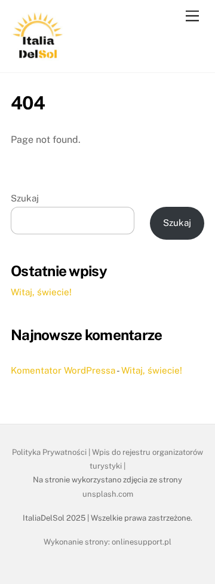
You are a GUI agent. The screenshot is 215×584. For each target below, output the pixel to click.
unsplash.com (107, 494)
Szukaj (25, 198)
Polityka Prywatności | (52, 452)
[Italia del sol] (37, 57)
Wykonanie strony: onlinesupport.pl (107, 541)
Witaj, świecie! (41, 292)
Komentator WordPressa (63, 370)
